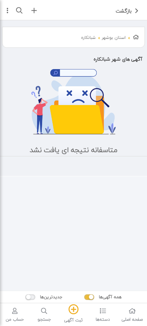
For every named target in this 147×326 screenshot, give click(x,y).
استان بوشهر (114, 37)
